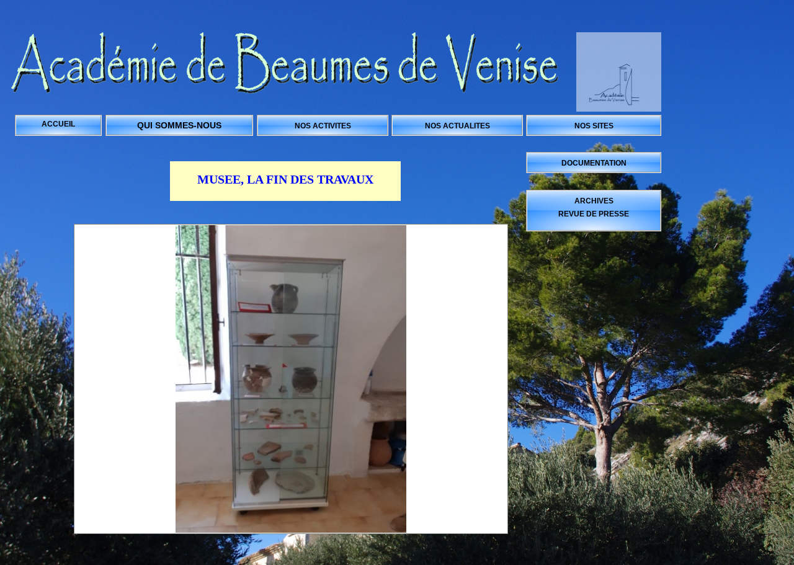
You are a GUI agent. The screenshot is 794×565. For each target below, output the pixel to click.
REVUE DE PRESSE (593, 214)
